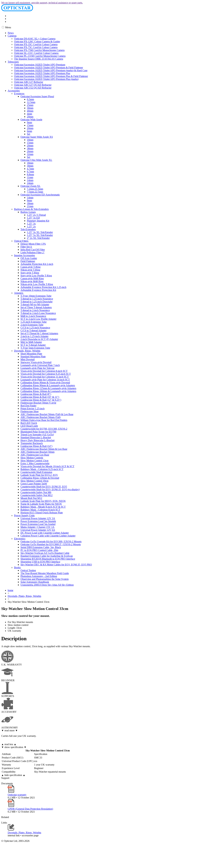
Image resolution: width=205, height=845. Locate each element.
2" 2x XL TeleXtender (38, 238)
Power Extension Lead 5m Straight (38, 521)
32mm (30, 154)
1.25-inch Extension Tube (33, 321)
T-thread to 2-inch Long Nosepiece (38, 313)
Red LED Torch (28, 423)
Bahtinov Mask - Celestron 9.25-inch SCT (41, 469)
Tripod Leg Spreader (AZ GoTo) (37, 434)
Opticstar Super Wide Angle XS (36, 137)
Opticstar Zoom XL (30, 186)
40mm (30, 110)
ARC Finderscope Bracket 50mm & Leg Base (43, 449)
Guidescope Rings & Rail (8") (35, 394)
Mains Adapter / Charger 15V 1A (37, 527)
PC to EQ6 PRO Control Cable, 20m (39, 550)
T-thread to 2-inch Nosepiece (35, 310)
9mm (29, 122)
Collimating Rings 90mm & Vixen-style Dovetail (45, 382)
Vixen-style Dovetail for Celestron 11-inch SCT (44, 376)
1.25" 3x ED (33, 217)
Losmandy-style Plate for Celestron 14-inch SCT (45, 379)
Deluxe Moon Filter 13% (33, 243)
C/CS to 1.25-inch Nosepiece (35, 327)
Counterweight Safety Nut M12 (36, 495)
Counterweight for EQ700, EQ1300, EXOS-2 (43, 428)
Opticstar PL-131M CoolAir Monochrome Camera (40, 56)
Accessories (14, 90)
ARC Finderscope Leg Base (34, 454)
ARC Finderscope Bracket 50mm (37, 452)
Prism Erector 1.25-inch (32, 408)
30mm (30, 108)
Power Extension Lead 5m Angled (37, 524)
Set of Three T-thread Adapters (36, 307)
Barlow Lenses (28, 212)
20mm (30, 116)
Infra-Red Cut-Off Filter (32, 249)
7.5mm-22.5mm (35, 191)
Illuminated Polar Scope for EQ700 (38, 431)
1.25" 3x (31, 223)
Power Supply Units (24, 515)
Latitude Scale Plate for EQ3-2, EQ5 (39, 475)
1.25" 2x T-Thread (36, 215)
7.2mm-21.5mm (35, 189)
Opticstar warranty (17, 794)
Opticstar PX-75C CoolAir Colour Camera (35, 47)
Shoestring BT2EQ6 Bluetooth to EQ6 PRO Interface (47, 558)
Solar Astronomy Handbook (34, 582)
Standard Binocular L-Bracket (35, 437)
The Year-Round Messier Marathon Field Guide (44, 573)
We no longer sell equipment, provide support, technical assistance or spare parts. (42, 2)
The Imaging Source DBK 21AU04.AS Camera (38, 58)
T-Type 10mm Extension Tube (35, 295)
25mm (30, 105)
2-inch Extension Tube (31, 324)
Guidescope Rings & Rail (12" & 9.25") (40, 399)
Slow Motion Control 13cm (34, 460)
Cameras (12, 35)
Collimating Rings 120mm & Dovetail (39, 478)
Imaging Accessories (24, 255)
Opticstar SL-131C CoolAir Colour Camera (36, 53)
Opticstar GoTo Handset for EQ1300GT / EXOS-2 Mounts (50, 544)
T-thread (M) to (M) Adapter (34, 304)
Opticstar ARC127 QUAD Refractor (32, 84)
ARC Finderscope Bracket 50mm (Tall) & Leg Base (46, 414)
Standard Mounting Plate (33, 356)
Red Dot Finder (28, 405)
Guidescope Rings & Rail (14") (36, 446)
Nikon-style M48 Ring (31, 281)
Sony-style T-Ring (29, 272)
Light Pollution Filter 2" (32, 252)
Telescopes (13, 61)
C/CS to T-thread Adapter (33, 330)
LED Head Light (29, 426)
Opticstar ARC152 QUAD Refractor (32, 87)
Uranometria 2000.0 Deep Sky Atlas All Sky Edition (47, 584)
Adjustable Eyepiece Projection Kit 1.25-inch (43, 287)
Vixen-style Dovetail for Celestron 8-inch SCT (44, 371)
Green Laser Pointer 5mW (33, 483)
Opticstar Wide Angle (31, 119)
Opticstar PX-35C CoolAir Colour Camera (35, 44)
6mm (29, 131)
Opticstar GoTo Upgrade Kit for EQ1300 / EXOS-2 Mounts (51, 541)
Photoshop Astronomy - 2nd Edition (38, 576)
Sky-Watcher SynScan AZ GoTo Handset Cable (44, 553)
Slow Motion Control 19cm (34, 480)
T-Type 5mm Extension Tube (35, 347)
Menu (7, 27)
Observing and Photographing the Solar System (44, 579)
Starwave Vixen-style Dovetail (35, 362)
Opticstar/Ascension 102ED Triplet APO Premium (39, 64)
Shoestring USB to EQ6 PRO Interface (40, 561)
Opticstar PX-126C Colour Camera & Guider (37, 41)
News (11, 32)
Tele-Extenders (28, 229)
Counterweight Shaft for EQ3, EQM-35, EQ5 (43, 486)
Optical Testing (28, 570)
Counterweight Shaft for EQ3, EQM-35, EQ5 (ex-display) (50, 489)
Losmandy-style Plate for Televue (37, 368)
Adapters (18, 293)
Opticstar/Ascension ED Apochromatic (40, 194)
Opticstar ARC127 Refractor (28, 82)
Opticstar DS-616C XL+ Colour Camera (34, 38)
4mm (29, 113)
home (10, 590)
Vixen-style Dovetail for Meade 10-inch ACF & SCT (47, 466)
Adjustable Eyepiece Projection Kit (38, 290)
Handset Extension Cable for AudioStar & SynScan (46, 556)
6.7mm (30, 171)
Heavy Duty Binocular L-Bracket (37, 440)
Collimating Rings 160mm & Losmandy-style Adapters (48, 391)
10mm (30, 139)
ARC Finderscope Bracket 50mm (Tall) (40, 417)
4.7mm (30, 168)
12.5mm (31, 102)
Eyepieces (19, 93)
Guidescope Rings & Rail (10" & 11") (39, 397)
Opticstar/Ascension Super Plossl (37, 96)
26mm (30, 151)
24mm (30, 183)
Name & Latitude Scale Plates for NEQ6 (41, 504)
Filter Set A (26, 246)
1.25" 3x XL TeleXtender (40, 232)
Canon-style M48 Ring (32, 278)
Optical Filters (21, 241)
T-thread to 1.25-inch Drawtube (36, 301)
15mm (30, 125)
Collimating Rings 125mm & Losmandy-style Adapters (48, 388)
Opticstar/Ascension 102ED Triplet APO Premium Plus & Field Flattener (51, 76)
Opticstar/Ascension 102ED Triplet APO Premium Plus (42, 73)
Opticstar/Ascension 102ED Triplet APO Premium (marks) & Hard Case (50, 70)
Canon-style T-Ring (30, 267)
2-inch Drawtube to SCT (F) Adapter (39, 339)
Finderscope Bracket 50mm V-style (38, 402)
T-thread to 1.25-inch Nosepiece (36, 298)
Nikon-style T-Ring (30, 269)
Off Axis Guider (28, 258)
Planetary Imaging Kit (38, 220)
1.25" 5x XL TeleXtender (40, 235)
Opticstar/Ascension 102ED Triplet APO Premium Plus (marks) (46, 79)
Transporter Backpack (31, 443)
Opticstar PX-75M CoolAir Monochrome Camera (39, 50)
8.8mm (30, 174)
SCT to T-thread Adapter (33, 345)
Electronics (19, 538)
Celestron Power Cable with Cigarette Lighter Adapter (47, 535)
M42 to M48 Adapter (31, 342)
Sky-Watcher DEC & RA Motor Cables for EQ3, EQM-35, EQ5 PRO (56, 564)
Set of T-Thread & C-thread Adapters (39, 333)
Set (28, 134)
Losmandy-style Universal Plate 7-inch (40, 365)
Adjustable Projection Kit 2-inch (36, 264)
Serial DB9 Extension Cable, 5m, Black (40, 547)
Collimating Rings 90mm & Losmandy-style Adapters (47, 385)
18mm (30, 163)
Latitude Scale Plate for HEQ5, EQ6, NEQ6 (43, 501)
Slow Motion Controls (31, 457)
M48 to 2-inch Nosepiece (33, 316)
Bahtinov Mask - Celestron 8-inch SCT (40, 509)
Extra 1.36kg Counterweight (34, 463)
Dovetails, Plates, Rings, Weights (24, 596)
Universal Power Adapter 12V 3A (37, 518)
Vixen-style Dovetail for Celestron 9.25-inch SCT (45, 373)
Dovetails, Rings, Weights (27, 350)
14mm (30, 180)
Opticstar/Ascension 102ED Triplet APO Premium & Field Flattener (48, 67)
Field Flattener (27, 261)
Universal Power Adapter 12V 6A (37, 530)
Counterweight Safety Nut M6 (35, 492)
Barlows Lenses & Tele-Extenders (31, 209)
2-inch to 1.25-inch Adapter (34, 336)
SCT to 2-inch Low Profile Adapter (38, 319)
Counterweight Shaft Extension (36, 472)
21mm (30, 206)
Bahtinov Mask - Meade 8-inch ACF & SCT (43, 506)
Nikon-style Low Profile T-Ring (36, 284)
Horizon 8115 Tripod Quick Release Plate (41, 512)
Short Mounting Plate (31, 353)
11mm (30, 177)
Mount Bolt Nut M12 (31, 498)
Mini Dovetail (27, 359)
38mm (30, 148)
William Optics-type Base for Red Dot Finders (43, 420)
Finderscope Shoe (29, 411)
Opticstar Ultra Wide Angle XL (36, 160)
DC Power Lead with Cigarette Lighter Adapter (44, 532)
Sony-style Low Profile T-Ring (36, 275)
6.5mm (30, 99)
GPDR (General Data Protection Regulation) (30, 808)
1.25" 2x (31, 226)
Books (17, 567)
